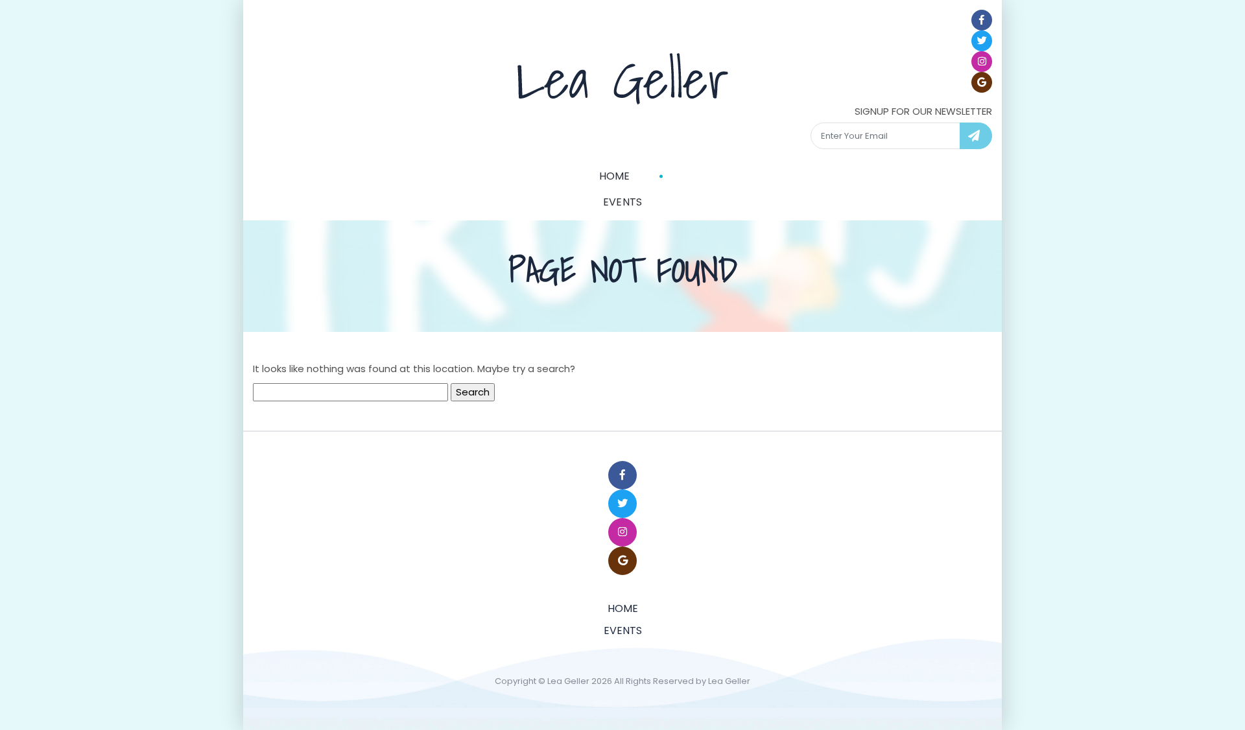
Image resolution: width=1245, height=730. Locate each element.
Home (614, 176)
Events (623, 201)
